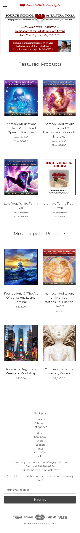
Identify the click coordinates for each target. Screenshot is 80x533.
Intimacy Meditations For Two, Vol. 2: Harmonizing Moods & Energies (59, 130)
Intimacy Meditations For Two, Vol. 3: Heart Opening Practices (21, 128)
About (40, 433)
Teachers (40, 444)
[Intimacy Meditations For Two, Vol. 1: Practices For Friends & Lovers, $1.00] (59, 267)
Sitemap (40, 423)
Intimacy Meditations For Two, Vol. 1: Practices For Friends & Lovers (59, 300)
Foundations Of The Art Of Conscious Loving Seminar (21, 298)
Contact (40, 419)
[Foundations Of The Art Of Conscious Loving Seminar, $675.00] (21, 267)
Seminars (40, 437)
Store (40, 440)
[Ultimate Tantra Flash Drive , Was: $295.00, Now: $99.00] (59, 177)
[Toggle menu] (5, 5)
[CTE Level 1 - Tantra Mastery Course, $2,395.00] (59, 343)
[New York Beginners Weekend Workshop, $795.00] (21, 343)
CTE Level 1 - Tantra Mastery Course (59, 371)
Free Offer (40, 452)
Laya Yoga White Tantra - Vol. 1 (21, 206)
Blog (40, 448)
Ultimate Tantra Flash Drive (59, 206)
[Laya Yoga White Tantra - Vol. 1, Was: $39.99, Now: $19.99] (21, 177)
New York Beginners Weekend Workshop (21, 371)
